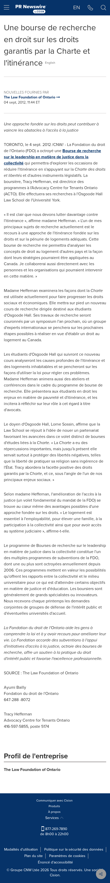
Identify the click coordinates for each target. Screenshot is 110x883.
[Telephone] (90, 7)
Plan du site (33, 856)
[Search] (103, 7)
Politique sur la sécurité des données (73, 849)
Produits (54, 806)
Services (52, 818)
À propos (54, 812)
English (50, 62)
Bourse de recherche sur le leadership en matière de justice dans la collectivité (52, 157)
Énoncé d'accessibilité (55, 862)
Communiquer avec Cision (54, 800)
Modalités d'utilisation (21, 849)
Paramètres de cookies (67, 856)
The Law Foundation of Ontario (32, 769)
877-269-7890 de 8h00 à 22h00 (54, 831)
